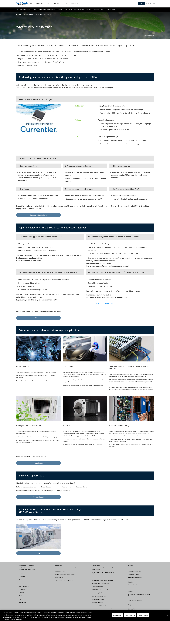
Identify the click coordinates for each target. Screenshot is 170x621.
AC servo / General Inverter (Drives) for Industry (66, 568)
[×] (167, 615)
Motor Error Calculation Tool (98, 577)
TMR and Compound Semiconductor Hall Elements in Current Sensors (137, 599)
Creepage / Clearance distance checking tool (102, 580)
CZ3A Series (22, 589)
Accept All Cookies (143, 615)
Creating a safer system (133, 574)
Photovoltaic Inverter (60, 571)
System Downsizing (132, 568)
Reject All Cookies (130, 615)
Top (35, 9)
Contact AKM (110, 9)
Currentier (130, 591)
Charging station (59, 577)
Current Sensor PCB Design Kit (99, 605)
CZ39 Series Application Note (98, 593)
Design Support (79, 9)
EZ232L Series (22, 602)
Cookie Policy (19, 619)
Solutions (88, 9)
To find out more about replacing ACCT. (101, 303)
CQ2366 (21, 599)
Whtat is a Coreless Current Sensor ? (136, 588)
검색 (141, 3)
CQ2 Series (21, 595)
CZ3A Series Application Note (99, 596)
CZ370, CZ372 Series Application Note (101, 589)
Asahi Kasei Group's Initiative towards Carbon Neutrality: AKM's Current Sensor (29, 568)
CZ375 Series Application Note (99, 586)
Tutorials (96, 9)
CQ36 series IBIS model (97, 602)
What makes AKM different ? (47, 9)
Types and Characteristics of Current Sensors (138, 585)
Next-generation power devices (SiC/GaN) (65, 574)
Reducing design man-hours (134, 571)
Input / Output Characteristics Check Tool (101, 583)
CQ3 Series (21, 592)
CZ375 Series (22, 583)
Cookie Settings (117, 615)
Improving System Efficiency (134, 577)
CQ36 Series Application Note (99, 599)
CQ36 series (22, 579)
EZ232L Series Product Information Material (102, 609)
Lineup (60, 9)
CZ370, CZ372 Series (24, 586)
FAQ (102, 9)
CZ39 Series (22, 576)
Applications (68, 9)
